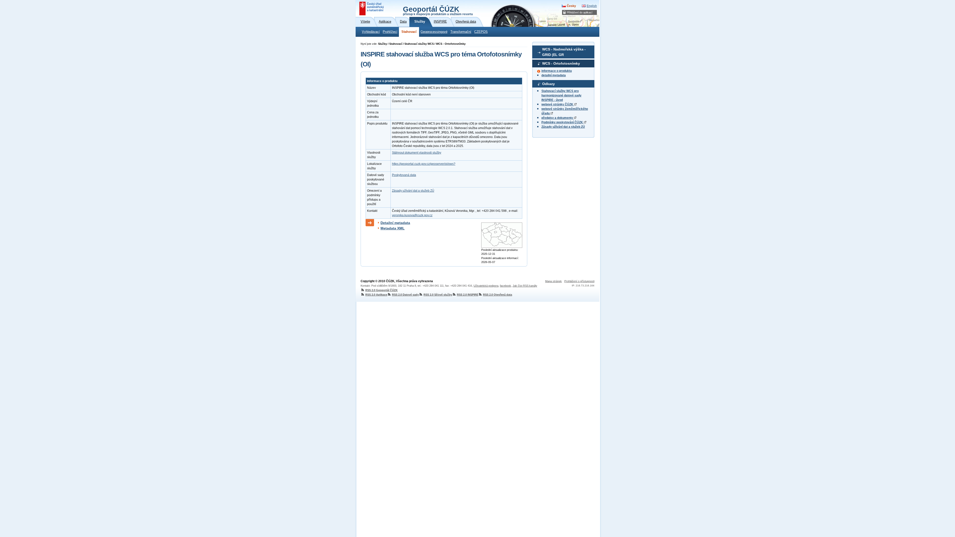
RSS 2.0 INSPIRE (467, 294)
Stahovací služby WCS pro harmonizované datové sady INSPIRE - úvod (561, 95)
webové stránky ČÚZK (557, 104)
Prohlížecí (390, 32)
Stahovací (409, 32)
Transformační (460, 32)
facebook (505, 285)
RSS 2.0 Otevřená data (497, 294)
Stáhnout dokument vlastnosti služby (416, 152)
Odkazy (548, 84)
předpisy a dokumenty (557, 118)
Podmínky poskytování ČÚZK (562, 122)
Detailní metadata (395, 223)
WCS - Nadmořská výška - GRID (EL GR (564, 52)
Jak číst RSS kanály (525, 285)
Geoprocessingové (434, 32)
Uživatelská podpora (486, 285)
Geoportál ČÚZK (438, 10)
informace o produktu (556, 71)
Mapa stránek (553, 281)
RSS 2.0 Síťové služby (438, 294)
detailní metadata (553, 75)
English (592, 6)
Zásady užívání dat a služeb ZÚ (563, 127)
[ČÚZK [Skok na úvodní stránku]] (372, 8)
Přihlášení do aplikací (579, 12)
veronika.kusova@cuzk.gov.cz (412, 215)
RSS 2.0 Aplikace (376, 294)
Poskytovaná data (404, 175)
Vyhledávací (371, 32)
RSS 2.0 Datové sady (405, 294)
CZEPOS (481, 32)
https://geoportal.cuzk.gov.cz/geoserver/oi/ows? (423, 164)
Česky (571, 6)
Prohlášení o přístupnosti (579, 281)
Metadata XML (393, 228)
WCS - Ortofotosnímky (561, 63)
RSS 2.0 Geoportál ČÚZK (381, 290)
